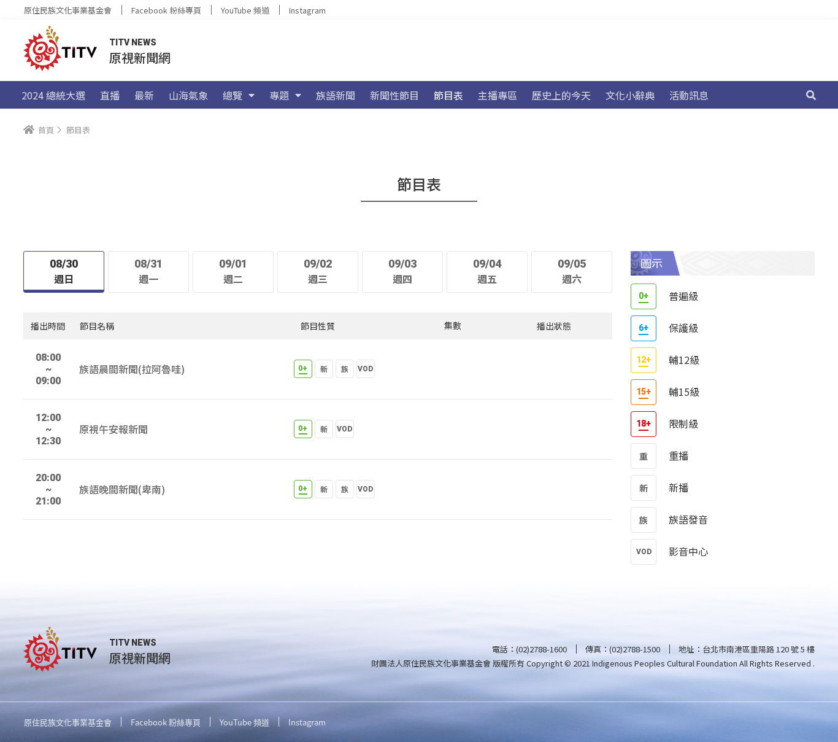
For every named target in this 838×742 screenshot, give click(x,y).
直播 (110, 95)
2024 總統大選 (53, 95)
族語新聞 (335, 95)
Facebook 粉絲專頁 (166, 10)
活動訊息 (689, 95)
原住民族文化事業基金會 (68, 10)
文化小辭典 (630, 95)
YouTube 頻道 (245, 10)
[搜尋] (811, 95)
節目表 (448, 95)
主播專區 (497, 95)
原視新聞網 (140, 57)
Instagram (307, 10)
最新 (144, 95)
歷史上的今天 (561, 95)
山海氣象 (188, 95)
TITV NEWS (132, 42)
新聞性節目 (394, 95)
